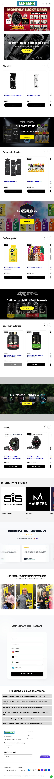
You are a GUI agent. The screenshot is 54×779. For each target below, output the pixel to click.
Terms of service (32, 775)
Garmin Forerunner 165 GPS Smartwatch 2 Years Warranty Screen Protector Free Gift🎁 (12, 458)
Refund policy (41, 775)
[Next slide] (28, 32)
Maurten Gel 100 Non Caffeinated (12, 95)
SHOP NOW (27, 221)
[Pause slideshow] (31, 32)
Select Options (13, 104)
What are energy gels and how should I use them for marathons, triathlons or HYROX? (25, 702)
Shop (28, 735)
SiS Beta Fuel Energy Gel (10, 181)
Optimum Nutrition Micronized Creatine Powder (35, 356)
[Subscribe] (30, 756)
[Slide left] (23, 518)
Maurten (28, 513)
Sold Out (13, 364)
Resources (30, 738)
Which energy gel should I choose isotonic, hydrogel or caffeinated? (22, 707)
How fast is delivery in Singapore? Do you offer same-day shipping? (22, 723)
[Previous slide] (22, 32)
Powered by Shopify (16, 775)
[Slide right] (30, 518)
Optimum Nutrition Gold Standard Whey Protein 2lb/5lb (13, 356)
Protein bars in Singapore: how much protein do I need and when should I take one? (25, 713)
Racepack (10, 775)
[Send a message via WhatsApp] (51, 776)
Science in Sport (6, 513)
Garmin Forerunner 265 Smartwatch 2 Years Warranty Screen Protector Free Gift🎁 (35, 458)
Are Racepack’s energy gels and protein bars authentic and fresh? (22, 719)
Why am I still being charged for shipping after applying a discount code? (24, 696)
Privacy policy (25, 775)
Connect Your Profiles (15, 648)
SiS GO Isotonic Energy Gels (34, 181)
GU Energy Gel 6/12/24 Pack (34, 267)
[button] (3, 3)
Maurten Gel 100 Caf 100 (33, 95)
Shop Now (27, 137)
